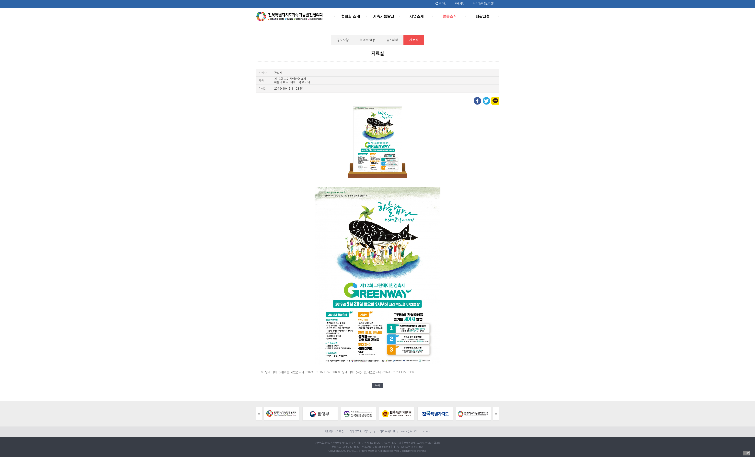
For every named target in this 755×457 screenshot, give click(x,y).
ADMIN (427, 431)
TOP (746, 453)
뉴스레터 (392, 40)
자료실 (413, 40)
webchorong (418, 451)
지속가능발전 (383, 16)
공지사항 (343, 40)
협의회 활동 (367, 40)
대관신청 (483, 16)
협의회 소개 (350, 16)
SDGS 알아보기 (409, 431)
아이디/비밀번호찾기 (484, 3)
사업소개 (417, 16)
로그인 (442, 3)
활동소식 (450, 16)
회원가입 (459, 3)
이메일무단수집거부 (361, 431)
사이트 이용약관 (386, 431)
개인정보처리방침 (334, 431)
